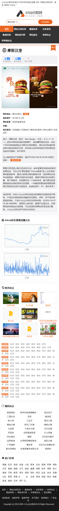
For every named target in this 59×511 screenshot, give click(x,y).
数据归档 (7, 35)
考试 (21, 472)
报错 (26, 114)
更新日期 (16, 160)
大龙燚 (11, 428)
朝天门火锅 (29, 424)
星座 (32, 464)
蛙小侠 (11, 420)
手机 (10, 472)
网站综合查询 (36, 130)
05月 (33, 344)
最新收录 (33, 29)
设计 (55, 468)
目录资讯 (47, 29)
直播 (55, 472)
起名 (44, 472)
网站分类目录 (20, 29)
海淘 (38, 476)
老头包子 (48, 412)
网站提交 (33, 35)
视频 (4, 464)
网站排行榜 (20, 35)
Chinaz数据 (36, 171)
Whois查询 (47, 130)
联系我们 (45, 498)
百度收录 (25, 130)
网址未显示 (17, 114)
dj (26, 476)
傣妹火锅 (11, 424)
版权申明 (25, 498)
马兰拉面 (48, 428)
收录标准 (6, 498)
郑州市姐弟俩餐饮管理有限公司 (29, 412)
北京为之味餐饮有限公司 (48, 445)
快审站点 (47, 35)
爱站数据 (26, 171)
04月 (28, 344)
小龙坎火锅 (29, 428)
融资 (10, 481)
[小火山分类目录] (29, 14)
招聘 (27, 472)
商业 (49, 476)
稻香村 (48, 449)
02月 (17, 344)
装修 (44, 476)
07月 (44, 344)
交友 (38, 464)
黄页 (10, 476)
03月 (23, 344)
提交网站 (47, 492)
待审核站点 (7, 40)
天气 (21, 468)
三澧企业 (11, 416)
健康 (32, 468)
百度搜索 (16, 130)
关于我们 (35, 498)
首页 (7, 29)
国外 (32, 472)
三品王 (29, 420)
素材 (4, 472)
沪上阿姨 (48, 432)
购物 (10, 468)
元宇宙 (27, 481)
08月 (33, 347)
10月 (44, 347)
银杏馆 (48, 416)
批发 (4, 481)
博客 (49, 468)
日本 (16, 481)
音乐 (10, 464)
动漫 (21, 464)
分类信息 (21, 476)
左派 (32, 476)
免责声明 (15, 498)
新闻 (44, 464)
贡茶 (29, 416)
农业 (49, 472)
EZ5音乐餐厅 (48, 437)
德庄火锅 (48, 441)
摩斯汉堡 (14, 50)
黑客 (16, 476)
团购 (16, 468)
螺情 (29, 437)
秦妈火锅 (48, 424)
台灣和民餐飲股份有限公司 (29, 441)
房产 (21, 481)
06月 (39, 344)
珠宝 (38, 472)
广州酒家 (11, 445)
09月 (39, 347)
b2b (4, 476)
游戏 (16, 464)
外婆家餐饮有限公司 (29, 449)
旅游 (27, 468)
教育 (16, 472)
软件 (44, 468)
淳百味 (11, 432)
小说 (27, 464)
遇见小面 (48, 420)
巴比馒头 (11, 437)
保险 (55, 464)
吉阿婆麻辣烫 (29, 432)
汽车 (4, 468)
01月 (12, 344)
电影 (55, 476)
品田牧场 (11, 441)
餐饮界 (29, 445)
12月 (12, 360)
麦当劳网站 (11, 449)
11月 (49, 347)
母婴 (38, 468)
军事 (49, 464)
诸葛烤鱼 (11, 412)
